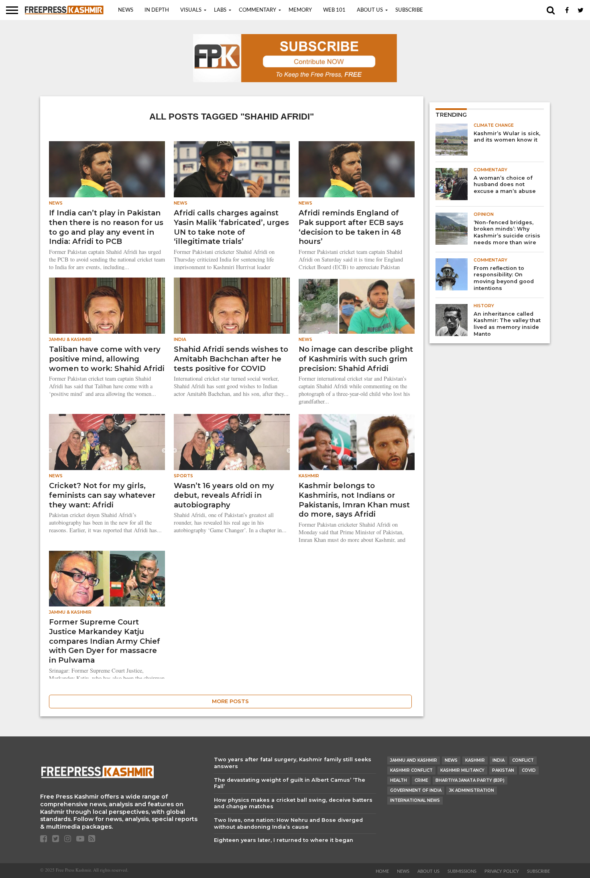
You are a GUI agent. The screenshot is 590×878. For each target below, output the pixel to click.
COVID (529, 770)
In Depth (156, 10)
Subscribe (409, 10)
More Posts (230, 701)
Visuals (190, 10)
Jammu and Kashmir (413, 760)
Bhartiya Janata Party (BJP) (470, 780)
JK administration (471, 790)
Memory (300, 10)
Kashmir (475, 760)
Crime (421, 780)
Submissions (462, 871)
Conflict (523, 760)
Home (382, 871)
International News (415, 800)
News (125, 10)
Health (398, 780)
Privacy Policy (501, 871)
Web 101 (334, 10)
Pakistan (503, 770)
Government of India (415, 790)
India (498, 760)
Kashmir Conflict (411, 770)
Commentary (257, 10)
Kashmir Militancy (462, 770)
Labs (220, 10)
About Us (370, 10)
